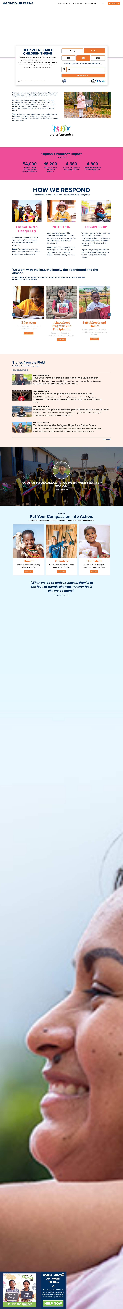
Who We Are (78, 3)
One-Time (94, 51)
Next (109, 314)
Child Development (20, 370)
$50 (83, 58)
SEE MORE (107, 439)
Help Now (94, 571)
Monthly (72, 51)
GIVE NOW (84, 75)
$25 (68, 58)
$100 (98, 58)
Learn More (28, 333)
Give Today (28, 571)
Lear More (94, 339)
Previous (13, 314)
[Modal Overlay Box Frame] (33, 1290)
